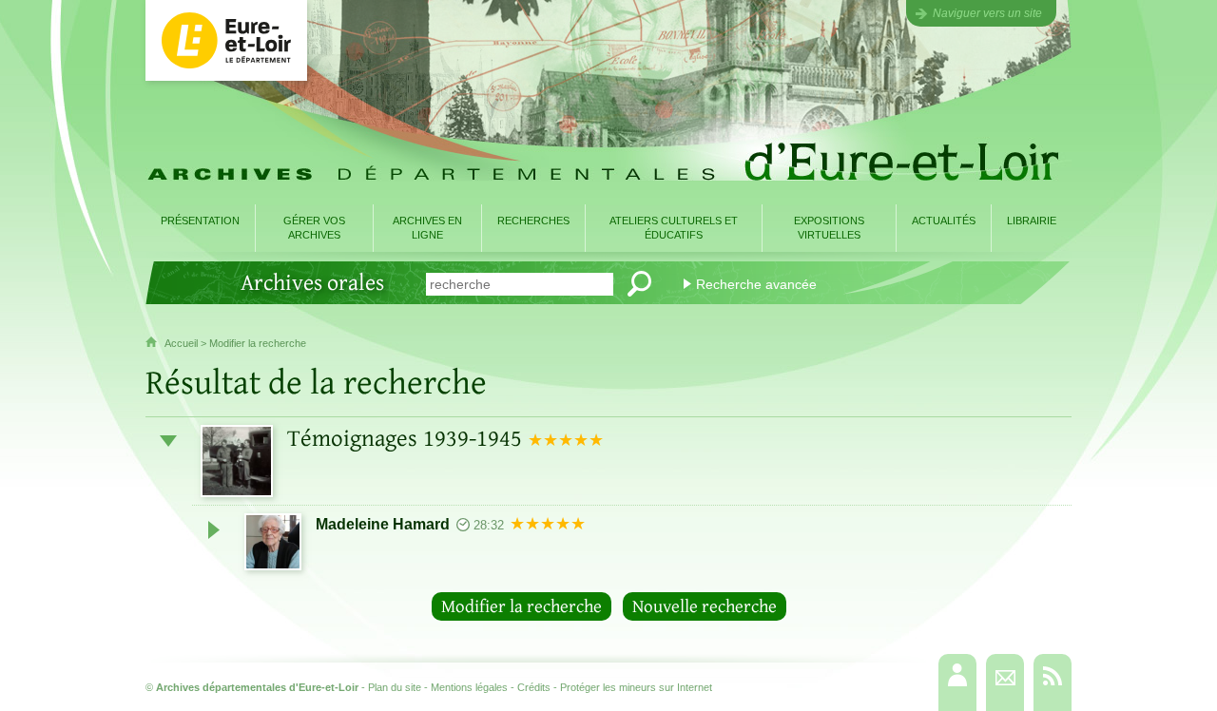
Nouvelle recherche (704, 606)
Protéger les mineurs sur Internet (636, 687)
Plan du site (394, 687)
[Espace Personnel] (957, 682)
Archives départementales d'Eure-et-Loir (257, 687)
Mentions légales (469, 687)
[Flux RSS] (1052, 682)
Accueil (181, 343)
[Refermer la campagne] (168, 441)
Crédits (534, 687)
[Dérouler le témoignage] (214, 529)
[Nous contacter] (1005, 682)
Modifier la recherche (257, 343)
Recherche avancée (756, 284)
